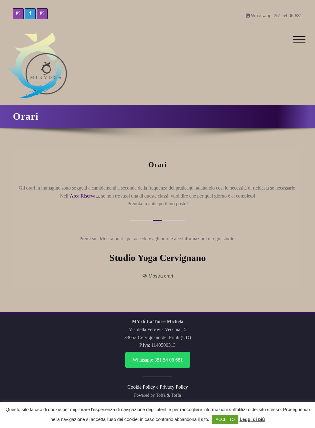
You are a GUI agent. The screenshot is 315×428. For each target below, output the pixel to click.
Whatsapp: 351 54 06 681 (158, 359)
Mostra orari (161, 275)
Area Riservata (84, 195)
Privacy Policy (174, 387)
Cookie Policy (141, 387)
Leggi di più (252, 419)
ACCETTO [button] (225, 419)
